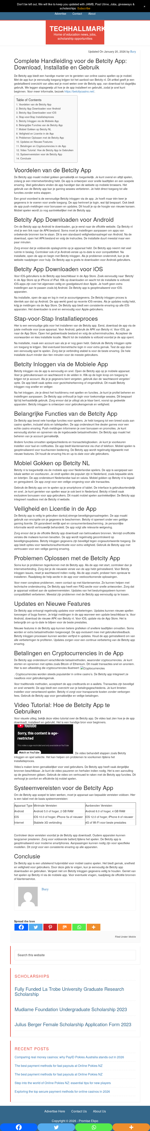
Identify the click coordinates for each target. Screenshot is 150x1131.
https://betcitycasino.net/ (79, 91)
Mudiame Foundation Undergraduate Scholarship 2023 (71, 1009)
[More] (93, 927)
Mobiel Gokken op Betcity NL (35, 129)
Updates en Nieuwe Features (36, 142)
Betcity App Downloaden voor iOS (37, 112)
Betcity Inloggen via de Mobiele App (39, 121)
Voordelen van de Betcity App (35, 104)
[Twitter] (36, 927)
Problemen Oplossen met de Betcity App (41, 137)
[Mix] (64, 927)
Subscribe (83, 8)
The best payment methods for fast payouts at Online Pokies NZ (59, 1065)
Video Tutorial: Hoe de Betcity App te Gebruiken (46, 150)
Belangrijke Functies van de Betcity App (41, 125)
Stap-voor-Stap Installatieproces (36, 117)
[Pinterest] (50, 927)
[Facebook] (21, 927)
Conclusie (25, 158)
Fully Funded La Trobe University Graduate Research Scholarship (69, 991)
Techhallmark (78, 28)
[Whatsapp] (79, 927)
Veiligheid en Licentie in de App (36, 133)
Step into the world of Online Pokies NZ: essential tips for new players (63, 1083)
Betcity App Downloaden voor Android (40, 108)
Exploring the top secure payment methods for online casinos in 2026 (62, 1091)
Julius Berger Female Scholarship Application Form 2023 (73, 1024)
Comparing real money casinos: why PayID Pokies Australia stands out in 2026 (69, 1057)
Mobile (132, 936)
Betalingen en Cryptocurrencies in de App (43, 146)
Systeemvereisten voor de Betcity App (41, 154)
